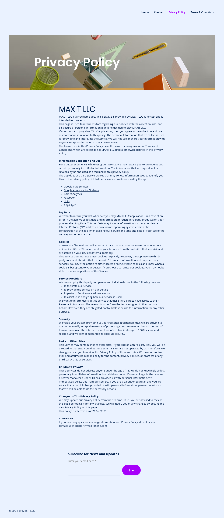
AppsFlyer (70, 205)
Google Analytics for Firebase (81, 190)
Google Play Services (76, 186)
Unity (67, 201)
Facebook (69, 197)
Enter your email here (81, 461)
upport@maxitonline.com (91, 425)
